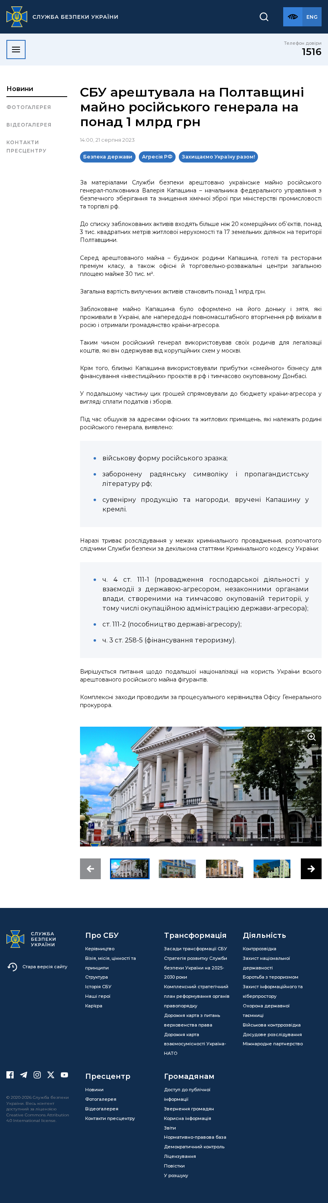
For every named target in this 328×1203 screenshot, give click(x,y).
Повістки (174, 1166)
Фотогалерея (28, 107)
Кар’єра (93, 1006)
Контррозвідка (259, 948)
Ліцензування (180, 1156)
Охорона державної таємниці (266, 1010)
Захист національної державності (266, 963)
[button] (90, 868)
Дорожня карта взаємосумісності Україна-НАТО (195, 1044)
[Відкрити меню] (16, 49)
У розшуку (176, 1175)
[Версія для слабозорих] (292, 16)
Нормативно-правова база (195, 1137)
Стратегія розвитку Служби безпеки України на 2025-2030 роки (195, 967)
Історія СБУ (98, 986)
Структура (96, 977)
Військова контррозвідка (272, 1025)
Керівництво (99, 948)
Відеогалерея (29, 125)
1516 (312, 51)
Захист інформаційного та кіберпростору (273, 991)
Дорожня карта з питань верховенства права (192, 1020)
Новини (19, 89)
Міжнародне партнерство (273, 1043)
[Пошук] (264, 16)
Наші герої (97, 996)
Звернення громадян (189, 1109)
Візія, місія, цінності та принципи (110, 963)
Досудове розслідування (272, 1034)
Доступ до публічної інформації (187, 1094)
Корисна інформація (187, 1118)
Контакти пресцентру (26, 146)
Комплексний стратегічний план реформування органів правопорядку (197, 996)
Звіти (170, 1128)
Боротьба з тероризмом (270, 977)
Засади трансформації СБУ (195, 948)
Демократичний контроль (194, 1146)
